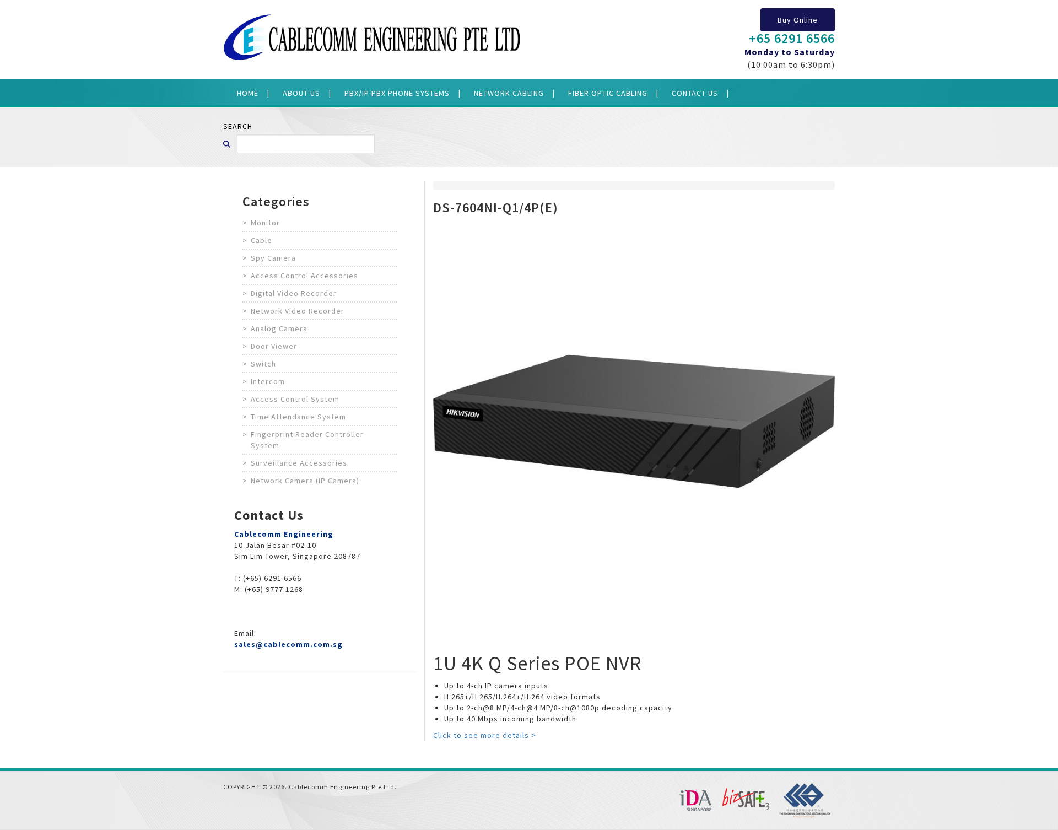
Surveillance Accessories (299, 463)
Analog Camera (279, 328)
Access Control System (295, 399)
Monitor (265, 223)
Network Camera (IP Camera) (305, 481)
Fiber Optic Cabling (607, 93)
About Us (301, 93)
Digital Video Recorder (294, 293)
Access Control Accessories (304, 276)
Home (247, 93)
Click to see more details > (484, 735)
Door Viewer (274, 346)
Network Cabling (509, 93)
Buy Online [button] (798, 20)
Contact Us (695, 93)
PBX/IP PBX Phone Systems (397, 93)
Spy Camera (273, 258)
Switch (263, 364)
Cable (261, 240)
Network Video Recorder (297, 311)
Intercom (268, 381)
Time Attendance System (298, 417)
